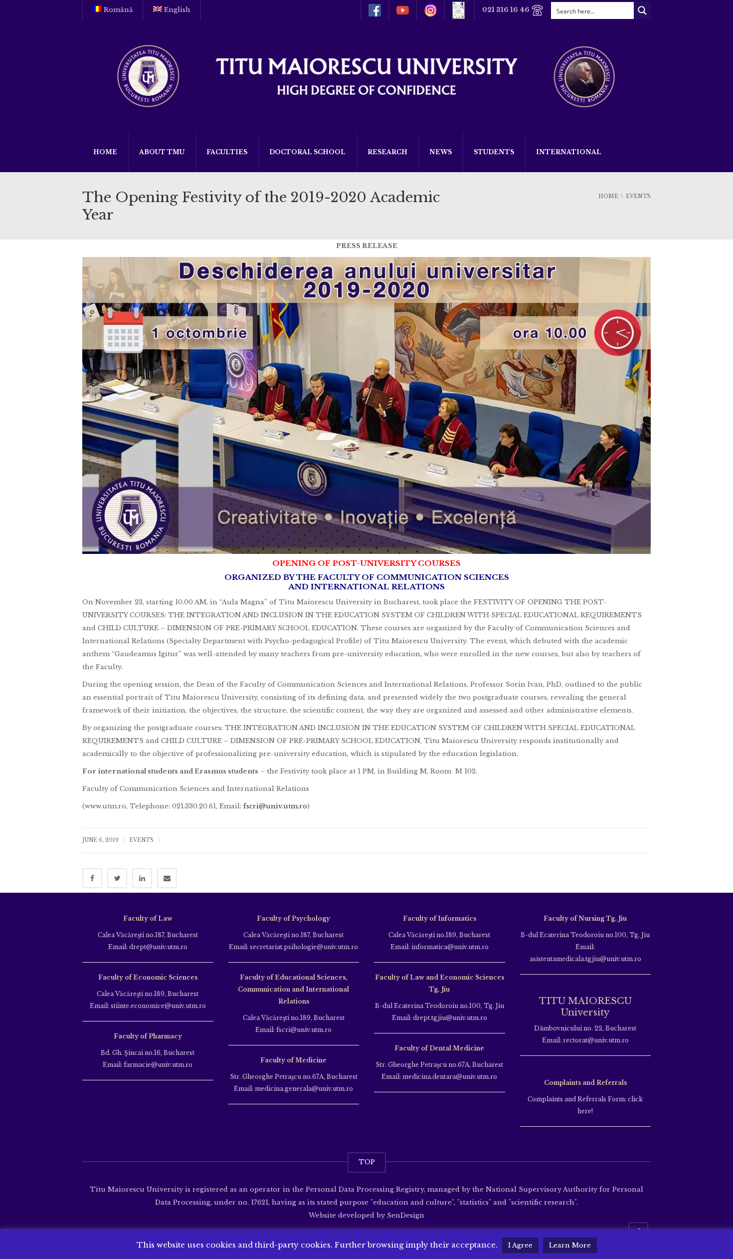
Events (141, 840)
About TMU (161, 152)
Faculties (226, 152)
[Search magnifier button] (642, 10)
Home (105, 152)
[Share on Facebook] (92, 878)
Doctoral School (307, 152)
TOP (367, 1162)
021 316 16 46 (506, 9)
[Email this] (167, 878)
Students (494, 152)
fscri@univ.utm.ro (275, 806)
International (568, 152)
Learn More (570, 1245)
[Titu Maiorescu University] (366, 75)
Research (387, 152)
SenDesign (404, 1215)
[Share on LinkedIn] (142, 878)
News (440, 152)
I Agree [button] (520, 1245)
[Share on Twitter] (117, 878)
